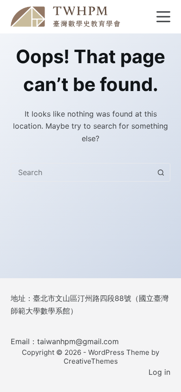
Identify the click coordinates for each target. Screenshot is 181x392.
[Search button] (161, 172)
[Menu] (163, 17)
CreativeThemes (91, 361)
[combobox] (81, 172)
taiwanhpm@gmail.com (78, 341)
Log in (159, 372)
